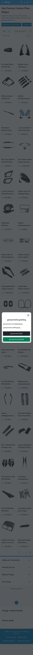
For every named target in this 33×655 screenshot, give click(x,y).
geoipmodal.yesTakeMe (16, 339)
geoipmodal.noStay (16, 333)
